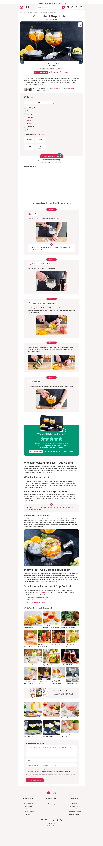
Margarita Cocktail (71, 683)
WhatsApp (52, 804)
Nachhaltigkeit (74, 809)
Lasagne (28, 809)
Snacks (42, 592)
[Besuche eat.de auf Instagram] (45, 820)
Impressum (74, 801)
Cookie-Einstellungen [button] (74, 814)
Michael (56, 88)
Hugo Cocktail (28, 665)
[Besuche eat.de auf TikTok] (53, 820)
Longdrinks (42, 12)
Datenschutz (33, 776)
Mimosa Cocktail (29, 718)
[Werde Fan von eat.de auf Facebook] (61, 820)
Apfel (29, 123)
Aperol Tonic (28, 646)
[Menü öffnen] (81, 7)
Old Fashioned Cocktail (42, 682)
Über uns (74, 803)
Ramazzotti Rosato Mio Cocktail (67, 735)
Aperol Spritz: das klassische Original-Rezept (51, 626)
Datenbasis (41, 134)
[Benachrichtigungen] (72, 7)
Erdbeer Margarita (48, 718)
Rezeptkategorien (28, 801)
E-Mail (52, 801)
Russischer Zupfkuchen (28, 811)
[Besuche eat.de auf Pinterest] (57, 820)
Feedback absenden (35, 780)
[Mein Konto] (77, 7)
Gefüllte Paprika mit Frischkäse (36, 602)
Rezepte (24, 12)
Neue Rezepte (28, 806)
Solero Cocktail (28, 627)
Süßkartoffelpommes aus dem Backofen (39, 600)
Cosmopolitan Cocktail (68, 718)
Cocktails (36, 12)
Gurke (30, 120)
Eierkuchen (28, 814)
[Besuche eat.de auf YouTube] (41, 820)
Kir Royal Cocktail (66, 665)
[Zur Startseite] (25, 7)
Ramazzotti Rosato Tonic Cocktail (30, 682)
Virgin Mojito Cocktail (49, 665)
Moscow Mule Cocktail (68, 627)
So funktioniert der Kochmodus (51, 159)
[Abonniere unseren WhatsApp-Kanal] (49, 820)
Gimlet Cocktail (28, 736)
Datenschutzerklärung (74, 806)
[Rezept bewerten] (51, 439)
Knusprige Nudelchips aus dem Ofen (37, 597)
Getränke (30, 12)
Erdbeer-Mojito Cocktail (42, 645)
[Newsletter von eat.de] (51, 693)
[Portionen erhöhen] (53, 102)
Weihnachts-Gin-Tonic (56, 645)
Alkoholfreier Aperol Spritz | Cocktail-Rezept (57, 681)
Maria (72, 88)
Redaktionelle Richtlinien (75, 811)
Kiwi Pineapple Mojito (70, 645)
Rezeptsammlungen (28, 803)
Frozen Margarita (48, 736)
